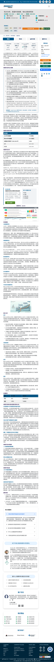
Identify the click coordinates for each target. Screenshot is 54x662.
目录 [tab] (21, 39)
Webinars (31, 652)
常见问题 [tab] (33, 39)
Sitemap (30, 655)
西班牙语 (15, 28)
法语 (20, 28)
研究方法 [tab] (45, 39)
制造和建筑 (13, 35)
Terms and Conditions (19, 648)
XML (4, 655)
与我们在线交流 (46, 69)
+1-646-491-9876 (26, 1)
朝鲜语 (15, 30)
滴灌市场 (18, 35)
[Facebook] (40, 2)
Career (4, 651)
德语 (11, 28)
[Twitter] (43, 2)
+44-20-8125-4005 (33, 1)
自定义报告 (45, 66)
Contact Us (5, 650)
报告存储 (7, 35)
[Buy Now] (44, 29)
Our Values (16, 655)
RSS (4, 653)
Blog (30, 653)
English (6, 28)
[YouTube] (49, 2)
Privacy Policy (17, 647)
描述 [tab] (9, 39)
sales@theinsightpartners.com (12, 1)
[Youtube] (44, 651)
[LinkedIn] (46, 2)
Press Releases (32, 647)
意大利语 (6, 30)
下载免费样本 (30, 28)
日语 (11, 30)
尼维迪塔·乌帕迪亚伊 (6, 557)
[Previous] (17, 606)
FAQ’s (15, 653)
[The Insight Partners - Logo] (8, 6)
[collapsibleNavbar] (49, 6)
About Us (5, 648)
